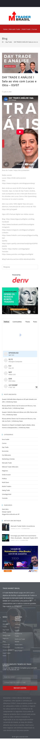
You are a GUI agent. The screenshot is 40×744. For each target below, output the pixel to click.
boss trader (5, 439)
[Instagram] (22, 3)
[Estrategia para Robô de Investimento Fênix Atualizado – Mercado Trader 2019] (5, 537)
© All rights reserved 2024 (20, 737)
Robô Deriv (5, 482)
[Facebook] (14, 3)
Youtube (4, 498)
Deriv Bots (5, 509)
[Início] (2, 42)
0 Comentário (25, 528)
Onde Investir (6, 475)
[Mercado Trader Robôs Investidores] (5, 527)
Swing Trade (6, 490)
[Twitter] (18, 3)
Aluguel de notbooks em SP (10, 514)
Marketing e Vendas (8, 459)
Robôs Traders (6, 486)
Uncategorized (6, 494)
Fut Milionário (6, 455)
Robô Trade (26, 29)
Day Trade (5, 447)
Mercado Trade (14, 29)
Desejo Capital (6, 512)
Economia (5, 451)
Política (4, 479)
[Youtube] (26, 3)
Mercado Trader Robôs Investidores (23, 526)
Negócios (5, 471)
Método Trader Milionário (10, 467)
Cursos (4, 443)
